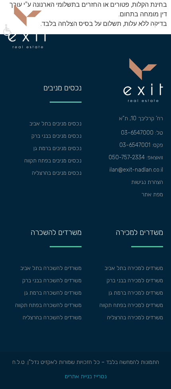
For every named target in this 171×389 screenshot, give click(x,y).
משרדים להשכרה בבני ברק (52, 280)
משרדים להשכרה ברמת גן (53, 292)
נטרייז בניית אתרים (86, 376)
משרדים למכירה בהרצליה (135, 317)
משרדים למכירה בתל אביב (134, 268)
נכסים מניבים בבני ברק (56, 136)
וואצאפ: (154, 157)
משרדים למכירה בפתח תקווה (131, 305)
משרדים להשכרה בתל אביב (51, 268)
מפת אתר (152, 194)
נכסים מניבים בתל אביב (55, 123)
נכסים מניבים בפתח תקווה (53, 160)
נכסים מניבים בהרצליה (57, 173)
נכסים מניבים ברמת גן (57, 148)
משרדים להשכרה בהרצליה (52, 317)
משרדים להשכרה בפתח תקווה (48, 305)
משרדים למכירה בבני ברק (135, 280)
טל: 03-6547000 (142, 132)
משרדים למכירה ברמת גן (136, 292)
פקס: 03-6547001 (141, 145)
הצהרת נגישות (147, 182)
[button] (7, 31)
